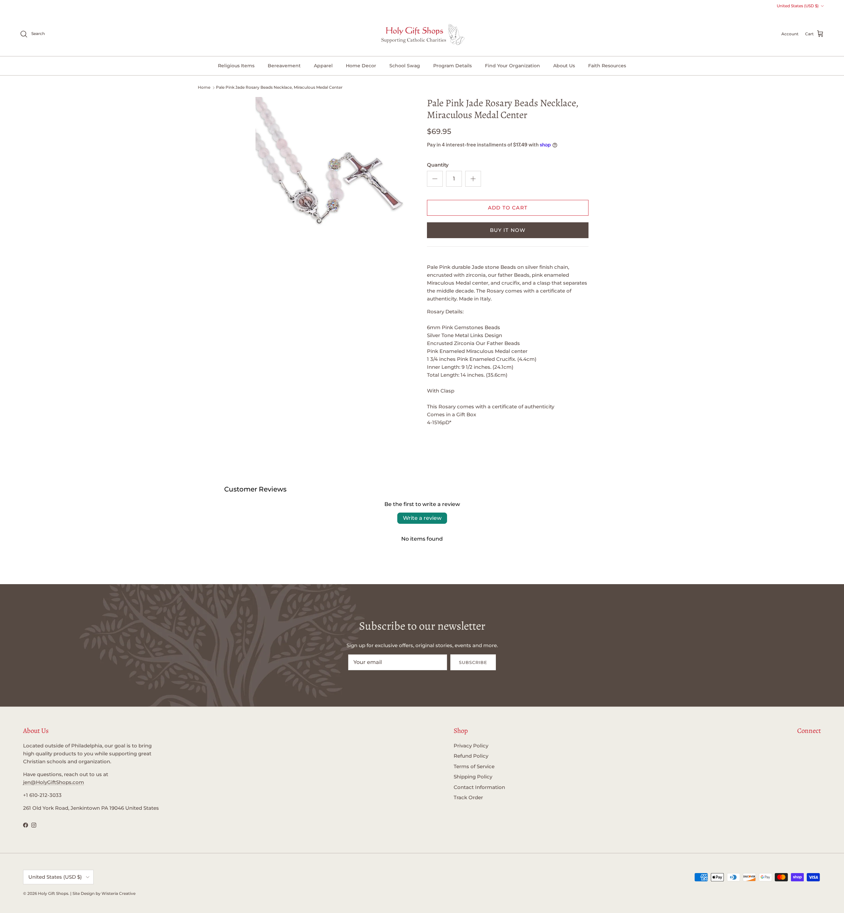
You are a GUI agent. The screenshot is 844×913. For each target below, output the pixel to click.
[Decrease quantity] (435, 179)
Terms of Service (474, 766)
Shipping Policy (473, 776)
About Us (564, 66)
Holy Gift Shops (53, 893)
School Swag (404, 66)
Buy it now (508, 230)
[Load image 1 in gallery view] (334, 175)
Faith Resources (607, 66)
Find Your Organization (512, 66)
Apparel (323, 66)
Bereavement (284, 66)
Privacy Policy (471, 745)
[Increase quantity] (473, 179)
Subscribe (473, 662)
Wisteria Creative (119, 893)
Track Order (468, 797)
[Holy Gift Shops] (422, 33)
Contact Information (479, 787)
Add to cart (508, 208)
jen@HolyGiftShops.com (53, 782)
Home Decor (361, 66)
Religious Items (236, 66)
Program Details (452, 66)
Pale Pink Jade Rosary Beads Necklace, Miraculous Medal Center (279, 87)
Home (204, 87)
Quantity (438, 165)
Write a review (422, 518)
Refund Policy (471, 756)
